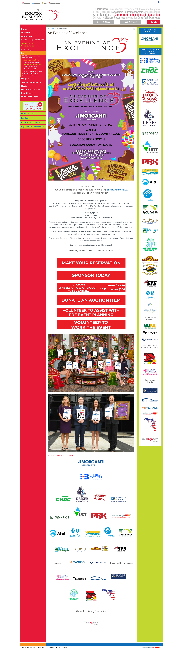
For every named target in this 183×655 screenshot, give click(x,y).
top (48, 28)
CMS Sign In (21, 643)
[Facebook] (159, 2)
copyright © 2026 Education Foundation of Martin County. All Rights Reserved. (45, 647)
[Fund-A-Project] (130, 20)
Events (52, 28)
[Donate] (153, 20)
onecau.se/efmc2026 (117, 189)
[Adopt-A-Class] (103, 20)
